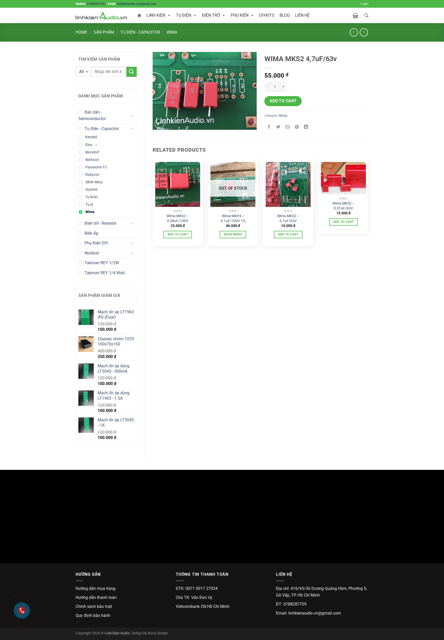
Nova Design (158, 633)
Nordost (92, 253)
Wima (171, 32)
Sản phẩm (104, 32)
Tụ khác (91, 197)
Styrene (91, 189)
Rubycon (92, 174)
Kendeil (91, 137)
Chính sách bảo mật (94, 606)
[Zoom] (159, 124)
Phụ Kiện (239, 15)
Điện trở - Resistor (100, 223)
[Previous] (153, 205)
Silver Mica (93, 182)
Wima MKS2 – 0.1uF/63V (288, 218)
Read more (233, 234)
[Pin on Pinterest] (297, 127)
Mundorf (92, 152)
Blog (285, 15)
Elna (88, 145)
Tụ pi (89, 204)
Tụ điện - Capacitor (140, 32)
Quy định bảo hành (93, 615)
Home (81, 32)
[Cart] (355, 15)
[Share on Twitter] (278, 127)
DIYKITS (266, 15)
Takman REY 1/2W (102, 262)
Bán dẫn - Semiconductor (92, 115)
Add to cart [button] (178, 234)
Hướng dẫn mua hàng (95, 588)
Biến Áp (91, 233)
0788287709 (96, 4)
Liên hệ (302, 15)
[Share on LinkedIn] (306, 127)
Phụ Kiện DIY (96, 243)
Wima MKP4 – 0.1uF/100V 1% (233, 218)
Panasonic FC (96, 167)
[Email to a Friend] (287, 127)
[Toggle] (132, 115)
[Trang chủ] (139, 15)
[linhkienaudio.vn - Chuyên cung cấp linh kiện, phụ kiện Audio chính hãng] (101, 15)
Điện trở (211, 15)
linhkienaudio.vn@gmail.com (136, 4)
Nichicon (92, 160)
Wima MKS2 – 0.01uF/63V (343, 206)
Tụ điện (183, 15)
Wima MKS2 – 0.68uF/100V (177, 218)
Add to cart (283, 101)
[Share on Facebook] (269, 127)
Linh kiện (155, 15)
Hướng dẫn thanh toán (96, 597)
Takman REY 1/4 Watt (105, 272)
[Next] (368, 205)
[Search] (366, 16)
